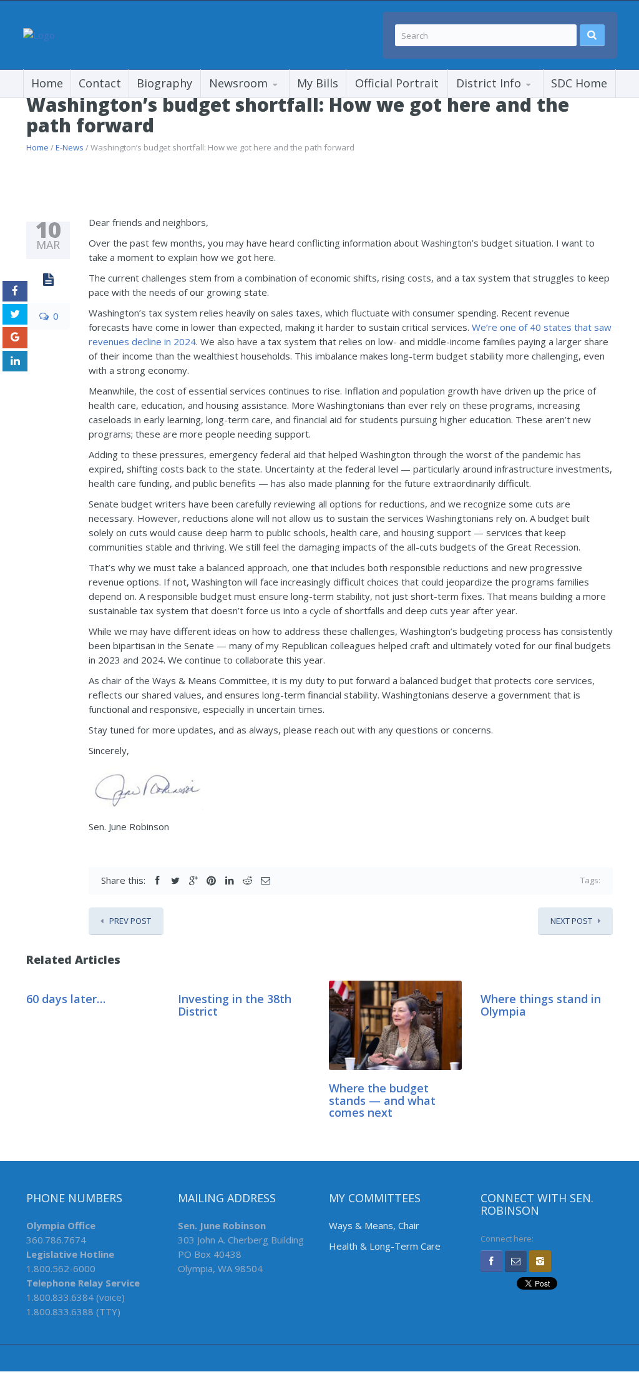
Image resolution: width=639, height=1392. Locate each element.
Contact (100, 83)
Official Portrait (397, 83)
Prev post (130, 920)
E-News (70, 147)
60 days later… (65, 998)
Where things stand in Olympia (540, 1005)
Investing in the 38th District (234, 1005)
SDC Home (579, 83)
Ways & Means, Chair (374, 1225)
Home (47, 83)
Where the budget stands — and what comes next (382, 1100)
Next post (571, 920)
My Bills (317, 83)
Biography (164, 83)
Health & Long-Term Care (385, 1246)
